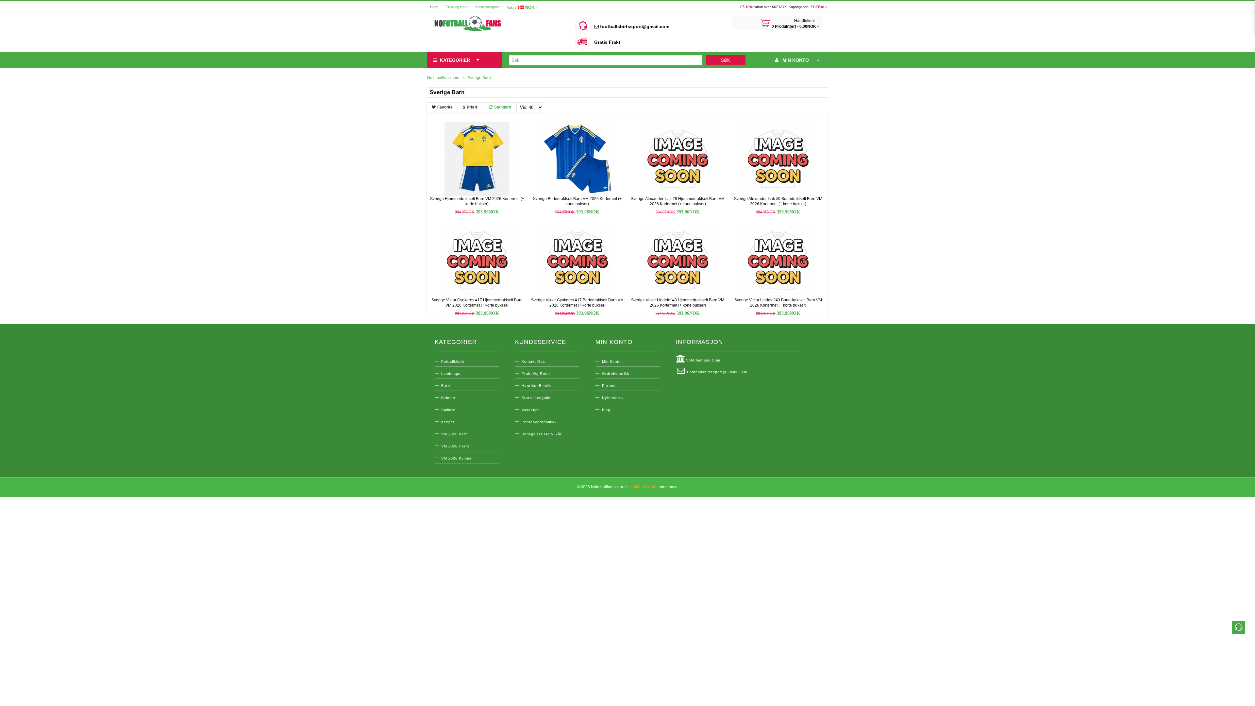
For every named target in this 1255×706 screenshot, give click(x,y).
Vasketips (531, 410)
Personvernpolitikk (539, 422)
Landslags (450, 374)
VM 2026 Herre (455, 446)
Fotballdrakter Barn (642, 487)
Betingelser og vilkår (542, 434)
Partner (609, 386)
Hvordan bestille (537, 386)
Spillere (448, 410)
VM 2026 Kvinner (457, 458)
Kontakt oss (533, 361)
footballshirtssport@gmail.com (634, 26)
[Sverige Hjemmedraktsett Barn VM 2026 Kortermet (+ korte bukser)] (477, 159)
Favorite (445, 107)
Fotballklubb (452, 361)
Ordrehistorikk (615, 374)
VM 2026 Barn (454, 434)
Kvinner (448, 398)
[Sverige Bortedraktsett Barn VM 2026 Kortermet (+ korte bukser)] (577, 159)
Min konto (611, 361)
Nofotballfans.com (703, 360)
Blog (606, 410)
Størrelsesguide (487, 7)
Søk (725, 60)
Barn (445, 386)
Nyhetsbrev (613, 398)
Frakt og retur (457, 7)
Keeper (448, 422)
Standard (502, 107)
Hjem (434, 7)
